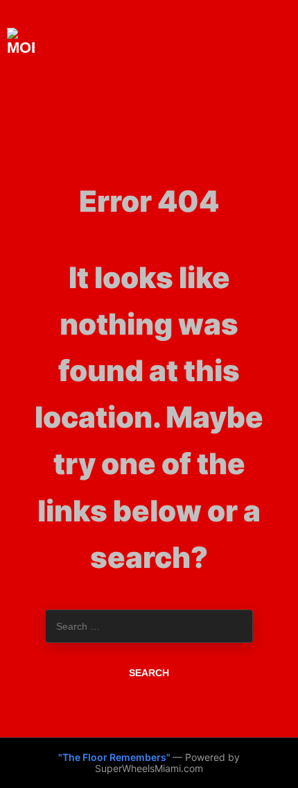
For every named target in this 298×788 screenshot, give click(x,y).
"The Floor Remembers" (115, 757)
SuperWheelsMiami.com (149, 768)
